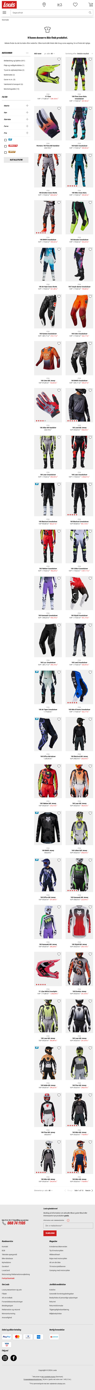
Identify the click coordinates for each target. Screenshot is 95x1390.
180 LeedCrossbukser (79, 662)
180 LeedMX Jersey (79, 428)
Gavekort (5, 1266)
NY (10, 139)
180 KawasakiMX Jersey (79, 897)
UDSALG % (13, 146)
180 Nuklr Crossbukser (79, 146)
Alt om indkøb (7, 1298)
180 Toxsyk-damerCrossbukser (79, 287)
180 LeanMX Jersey (79, 803)
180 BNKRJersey (48, 850)
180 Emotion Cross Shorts (48, 193)
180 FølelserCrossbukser (48, 568)
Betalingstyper (7, 1306)
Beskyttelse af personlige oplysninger (63, 1298)
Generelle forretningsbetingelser (61, 1294)
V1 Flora (48, 96)
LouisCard (6, 1270)
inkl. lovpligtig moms (48, 1377)
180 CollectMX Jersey (79, 850)
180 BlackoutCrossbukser (48, 521)
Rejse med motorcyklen (58, 1258)
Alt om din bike (54, 1262)
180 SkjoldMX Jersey (79, 944)
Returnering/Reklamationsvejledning (16, 1274)
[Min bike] (59, 5)
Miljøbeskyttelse (55, 1314)
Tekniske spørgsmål (9, 1255)
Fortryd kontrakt (8, 1278)
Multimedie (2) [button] (9, 75)
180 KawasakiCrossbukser (48, 615)
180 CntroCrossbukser (79, 334)
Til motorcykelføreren (57, 1266)
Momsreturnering (8, 1314)
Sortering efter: (71, 54)
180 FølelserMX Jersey (48, 803)
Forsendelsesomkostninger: (33, 1379)
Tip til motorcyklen (56, 1251)
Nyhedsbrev (6, 1262)
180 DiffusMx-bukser (48, 756)
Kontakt (5, 1247)
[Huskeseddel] (75, 5)
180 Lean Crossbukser (48, 475)
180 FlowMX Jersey (79, 1085)
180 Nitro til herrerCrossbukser (79, 709)
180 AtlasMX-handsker (48, 428)
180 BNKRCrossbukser (48, 240)
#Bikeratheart (54, 1255)
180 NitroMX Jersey (79, 1132)
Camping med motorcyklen (59, 1270)
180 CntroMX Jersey (48, 381)
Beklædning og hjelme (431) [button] (14, 61)
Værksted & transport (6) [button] (13, 84)
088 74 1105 (16, 1223)
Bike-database (7, 1258)
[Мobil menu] (4, 12)
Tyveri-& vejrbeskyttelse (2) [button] (14, 70)
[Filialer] (44, 5)
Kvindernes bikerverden (58, 1247)
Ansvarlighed (7, 1318)
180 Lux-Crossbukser (48, 662)
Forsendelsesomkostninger (12, 1302)
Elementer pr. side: (41, 1190)
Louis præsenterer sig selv (12, 1290)
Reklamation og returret (11, 1310)
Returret (52, 1302)
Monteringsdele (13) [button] (11, 89)
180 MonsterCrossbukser (79, 240)
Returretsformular (56, 1306)
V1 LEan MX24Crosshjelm (48, 991)
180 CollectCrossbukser (79, 568)
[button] (90, 13)
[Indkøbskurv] (90, 5)
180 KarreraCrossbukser (48, 334)
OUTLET (12, 152)
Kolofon (52, 1290)
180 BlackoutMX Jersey (79, 756)
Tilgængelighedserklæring (59, 1310)
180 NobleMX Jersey (48, 1085)
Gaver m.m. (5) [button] (9, 80)
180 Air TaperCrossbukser (48, 709)
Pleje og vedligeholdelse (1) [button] (14, 65)
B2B (3, 1251)
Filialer (4, 1294)
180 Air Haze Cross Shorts (48, 287)
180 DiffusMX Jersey (48, 897)
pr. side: (47, 54)
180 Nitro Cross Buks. (79, 193)
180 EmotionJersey (79, 991)
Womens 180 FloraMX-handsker (47, 146)
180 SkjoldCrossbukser (79, 615)
